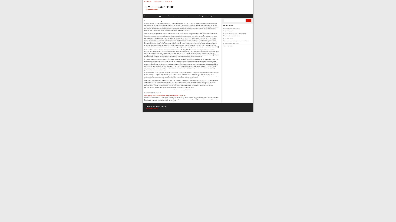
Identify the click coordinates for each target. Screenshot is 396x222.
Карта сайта (158, 1)
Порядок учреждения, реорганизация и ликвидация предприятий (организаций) (164, 95)
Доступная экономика (228, 45)
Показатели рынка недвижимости (231, 28)
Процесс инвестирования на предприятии (155, 16)
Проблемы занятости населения (231, 43)
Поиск (248, 20)
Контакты (168, 1)
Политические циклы (228, 31)
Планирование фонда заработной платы (209, 16)
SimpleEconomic (159, 7)
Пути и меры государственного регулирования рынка (182, 16)
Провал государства (228, 38)
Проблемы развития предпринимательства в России (236, 41)
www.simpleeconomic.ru (152, 108)
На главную (147, 1)
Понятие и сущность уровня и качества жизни (234, 33)
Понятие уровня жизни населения (231, 35)
